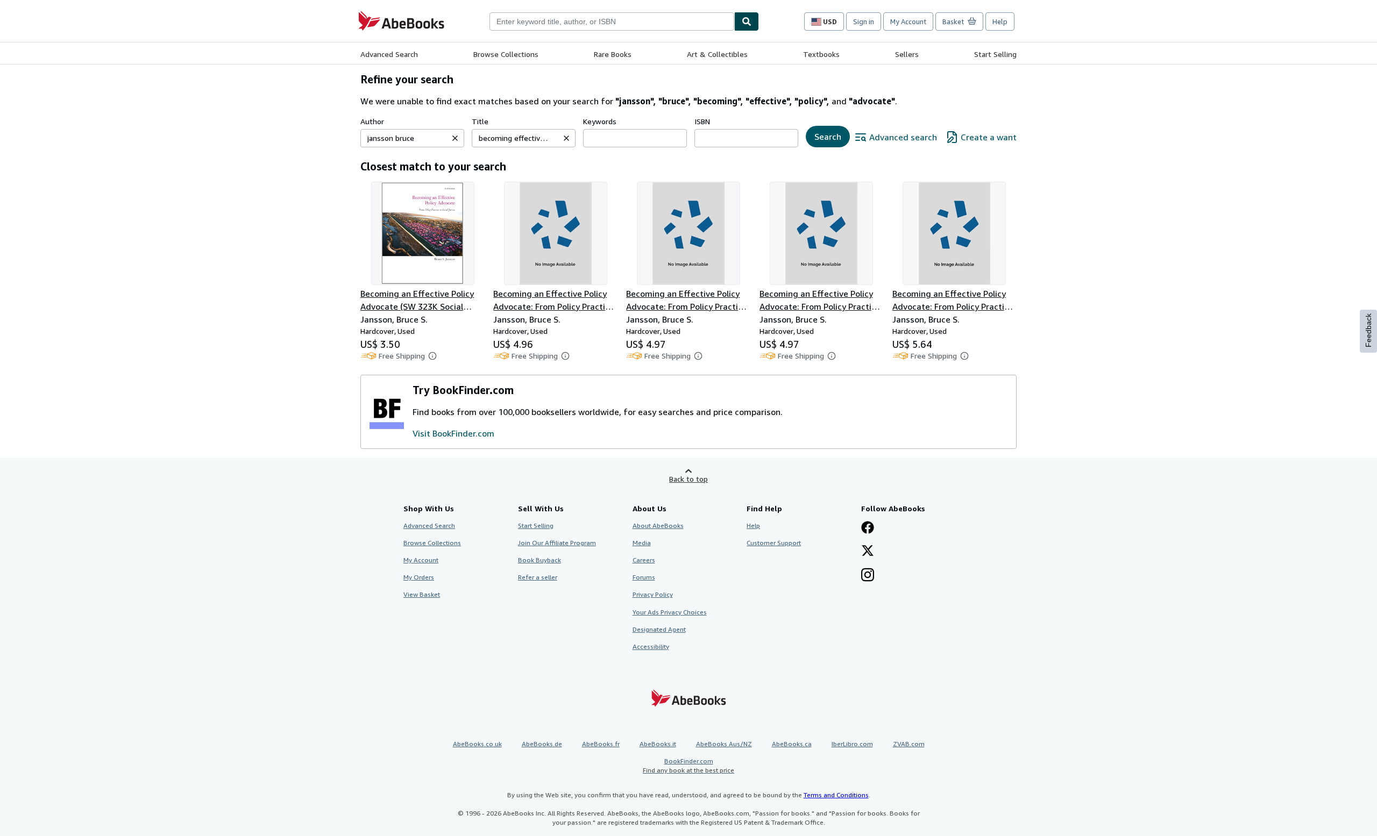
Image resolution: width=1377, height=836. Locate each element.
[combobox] (611, 21)
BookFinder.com (688, 765)
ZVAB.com (909, 744)
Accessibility (651, 646)
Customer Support (774, 543)
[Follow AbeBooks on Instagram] (867, 576)
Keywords (599, 121)
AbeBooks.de (542, 744)
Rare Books (612, 54)
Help (999, 21)
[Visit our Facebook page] (867, 528)
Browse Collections (505, 54)
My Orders (418, 577)
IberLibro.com (852, 744)
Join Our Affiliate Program (557, 543)
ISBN (702, 121)
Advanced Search (389, 54)
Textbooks (821, 54)
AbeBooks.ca (792, 744)
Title (480, 121)
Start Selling (995, 54)
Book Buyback (539, 560)
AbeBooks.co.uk (477, 744)
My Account (908, 21)
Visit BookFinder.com (453, 433)
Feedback (1368, 330)
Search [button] (827, 136)
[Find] (746, 21)
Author (372, 121)
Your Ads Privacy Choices (670, 612)
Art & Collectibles (717, 54)
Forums (644, 577)
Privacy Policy (653, 594)
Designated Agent (659, 629)
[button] (455, 138)
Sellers (907, 54)
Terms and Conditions (836, 795)
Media (642, 543)
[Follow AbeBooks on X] (867, 551)
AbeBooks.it (658, 744)
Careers (644, 560)
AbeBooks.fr (601, 744)
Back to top (688, 478)
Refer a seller (537, 577)
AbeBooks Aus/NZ (724, 744)
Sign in (863, 21)
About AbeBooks (658, 525)
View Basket (421, 594)
